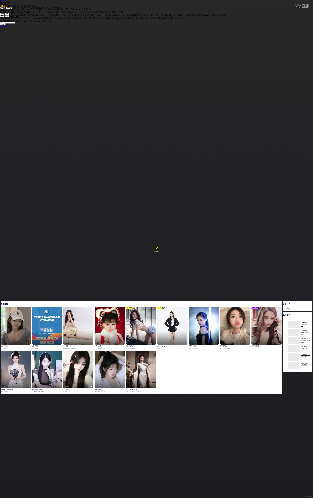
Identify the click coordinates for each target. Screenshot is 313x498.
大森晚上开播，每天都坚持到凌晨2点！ (305, 324)
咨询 (1, 0)
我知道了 (3, 24)
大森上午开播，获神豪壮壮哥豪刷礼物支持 (305, 332)
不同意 (2, 13)
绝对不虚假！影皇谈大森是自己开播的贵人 (305, 340)
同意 (7, 13)
